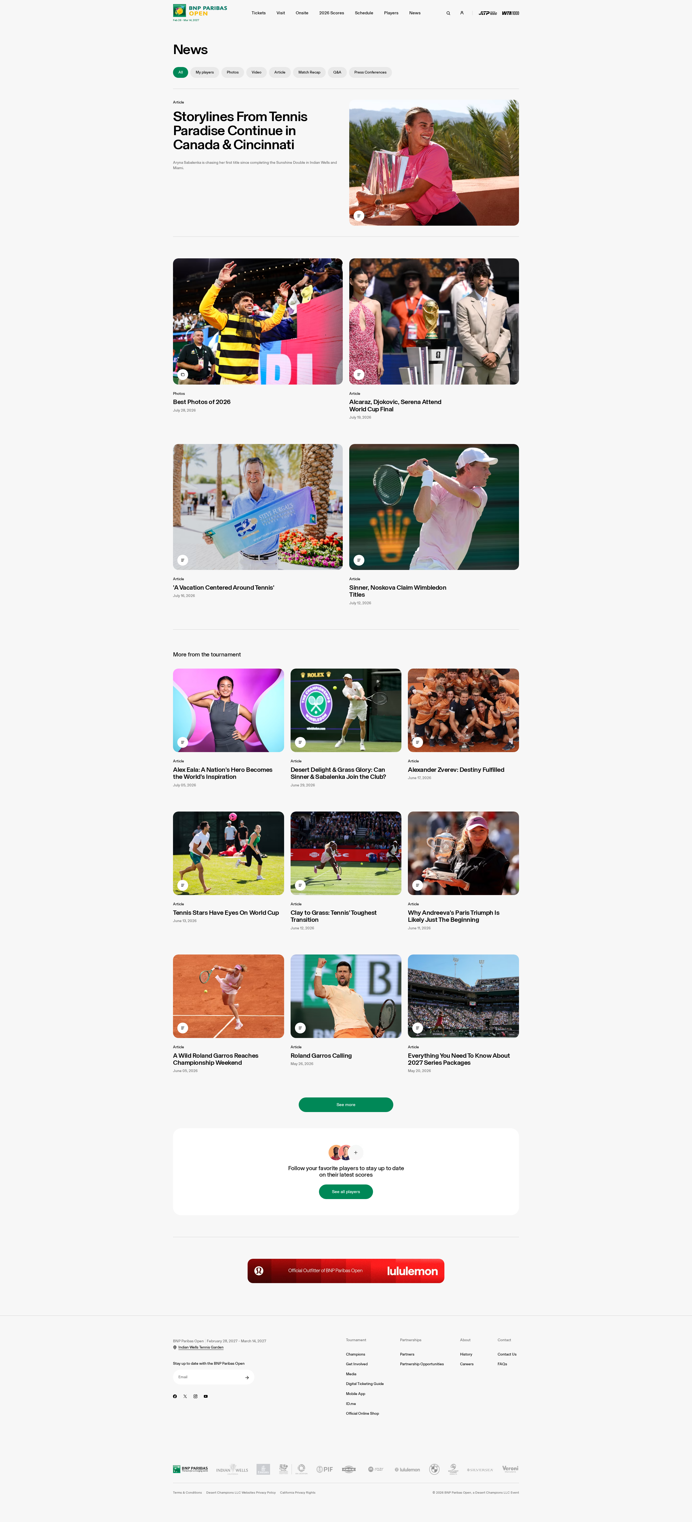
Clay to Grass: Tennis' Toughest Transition (334, 916)
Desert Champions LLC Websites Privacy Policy (241, 1492)
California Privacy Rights (297, 1492)
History (466, 1354)
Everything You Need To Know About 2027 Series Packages (459, 1059)
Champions (355, 1354)
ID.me (351, 1403)
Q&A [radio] (337, 72)
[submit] (247, 1378)
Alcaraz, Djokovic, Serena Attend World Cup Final (395, 405)
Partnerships (410, 1340)
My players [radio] (205, 72)
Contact (504, 1340)
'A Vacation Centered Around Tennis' (223, 587)
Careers (467, 1364)
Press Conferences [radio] (370, 72)
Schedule (364, 12)
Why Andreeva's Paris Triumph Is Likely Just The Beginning (453, 916)
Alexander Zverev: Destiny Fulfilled (456, 769)
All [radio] (180, 72)
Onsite (302, 12)
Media (351, 1374)
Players (391, 12)
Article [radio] (279, 72)
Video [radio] (256, 72)
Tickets (259, 12)
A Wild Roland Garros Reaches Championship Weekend (215, 1059)
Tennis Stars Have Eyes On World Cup (226, 912)
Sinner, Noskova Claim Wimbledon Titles (397, 590)
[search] (448, 13)
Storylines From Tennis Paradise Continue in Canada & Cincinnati (240, 130)
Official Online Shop (362, 1413)
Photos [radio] (233, 72)
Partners (407, 1354)
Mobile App (355, 1393)
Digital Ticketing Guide (365, 1383)
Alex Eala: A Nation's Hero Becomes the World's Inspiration (222, 773)
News (415, 12)
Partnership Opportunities (422, 1364)
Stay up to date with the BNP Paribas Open (209, 1363)
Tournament (356, 1340)
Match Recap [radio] (309, 72)
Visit (281, 12)
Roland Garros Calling (321, 1055)
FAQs (502, 1364)
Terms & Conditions (187, 1492)
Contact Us (507, 1354)
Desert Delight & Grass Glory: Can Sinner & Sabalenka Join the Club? (338, 773)
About (465, 1340)
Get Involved (357, 1364)
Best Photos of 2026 (202, 402)
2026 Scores (331, 12)
